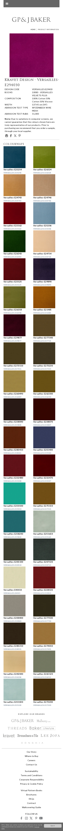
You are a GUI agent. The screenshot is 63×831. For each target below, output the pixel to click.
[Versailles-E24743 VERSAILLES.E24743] (17, 185)
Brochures (31, 794)
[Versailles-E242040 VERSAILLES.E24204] (17, 662)
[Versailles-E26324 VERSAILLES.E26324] (46, 157)
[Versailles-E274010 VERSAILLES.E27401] (46, 633)
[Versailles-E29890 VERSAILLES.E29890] (46, 269)
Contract (31, 803)
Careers (31, 760)
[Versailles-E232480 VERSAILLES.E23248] (17, 465)
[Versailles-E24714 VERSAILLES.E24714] (46, 241)
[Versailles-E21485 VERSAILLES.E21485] (46, 297)
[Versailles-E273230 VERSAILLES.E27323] (46, 353)
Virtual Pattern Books (31, 790)
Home (33, 29)
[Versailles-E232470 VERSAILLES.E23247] (46, 465)
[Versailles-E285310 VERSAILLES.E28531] (17, 633)
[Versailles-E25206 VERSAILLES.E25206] (46, 213)
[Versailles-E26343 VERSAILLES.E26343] (17, 241)
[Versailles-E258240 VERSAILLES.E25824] (17, 521)
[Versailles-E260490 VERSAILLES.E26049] (17, 381)
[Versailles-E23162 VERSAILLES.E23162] (17, 213)
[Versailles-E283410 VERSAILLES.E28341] (17, 437)
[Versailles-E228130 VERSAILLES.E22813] (46, 577)
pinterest (36, 818)
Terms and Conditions (31, 775)
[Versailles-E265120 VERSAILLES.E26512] (46, 662)
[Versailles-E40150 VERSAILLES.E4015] (17, 577)
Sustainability (31, 771)
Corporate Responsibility (31, 779)
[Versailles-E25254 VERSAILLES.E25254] (17, 157)
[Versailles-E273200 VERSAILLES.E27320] (46, 690)
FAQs (31, 799)
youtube (40, 818)
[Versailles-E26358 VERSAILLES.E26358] (17, 297)
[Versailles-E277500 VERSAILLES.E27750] (46, 605)
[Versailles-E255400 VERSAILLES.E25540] (46, 437)
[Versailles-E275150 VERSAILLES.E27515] (46, 493)
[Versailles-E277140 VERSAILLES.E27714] (46, 325)
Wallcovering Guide (31, 807)
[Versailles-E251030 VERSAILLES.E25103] (17, 690)
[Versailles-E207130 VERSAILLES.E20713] (46, 549)
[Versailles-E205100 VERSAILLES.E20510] (17, 549)
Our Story (31, 752)
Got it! (53, 825)
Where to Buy (31, 756)
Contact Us (31, 764)
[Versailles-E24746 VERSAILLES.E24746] (46, 185)
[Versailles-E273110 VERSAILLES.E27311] (17, 353)
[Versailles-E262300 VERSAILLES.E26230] (46, 381)
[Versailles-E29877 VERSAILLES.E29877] (17, 325)
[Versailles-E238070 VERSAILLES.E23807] (46, 409)
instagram (26, 818)
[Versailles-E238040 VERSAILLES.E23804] (17, 409)
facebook (21, 818)
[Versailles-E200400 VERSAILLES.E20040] (17, 605)
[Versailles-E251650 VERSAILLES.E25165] (46, 521)
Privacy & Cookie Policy (31, 784)
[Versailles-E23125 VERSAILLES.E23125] (17, 269)
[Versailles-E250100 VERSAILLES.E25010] (17, 493)
